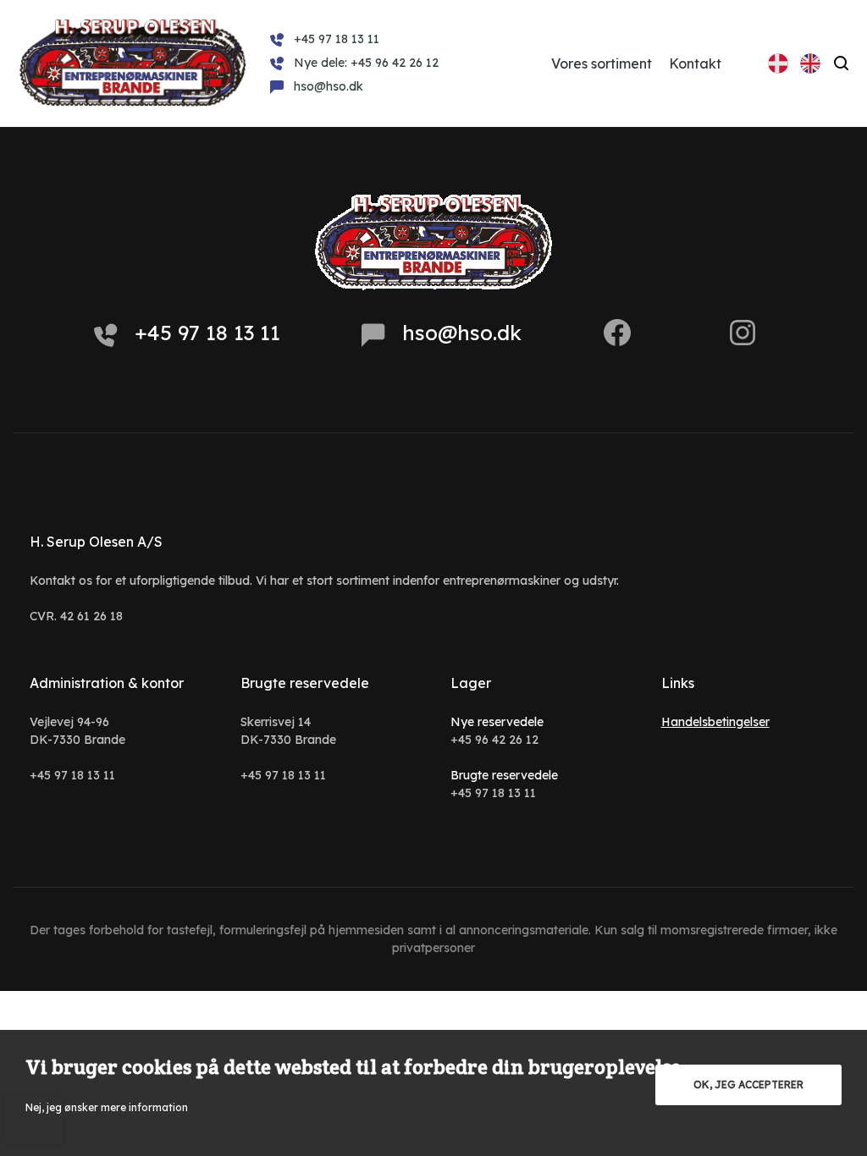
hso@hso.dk (462, 332)
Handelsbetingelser (715, 721)
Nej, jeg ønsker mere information (106, 1107)
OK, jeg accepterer (748, 1084)
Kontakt (695, 63)
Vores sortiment (601, 63)
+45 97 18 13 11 (207, 332)
